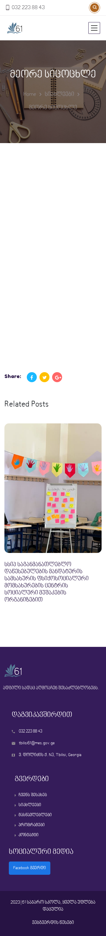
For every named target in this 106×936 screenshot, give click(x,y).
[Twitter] (44, 377)
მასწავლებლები (35, 815)
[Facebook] (32, 377)
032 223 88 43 (28, 8)
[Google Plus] (57, 377)
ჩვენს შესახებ (33, 795)
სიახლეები (59, 94)
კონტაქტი (29, 835)
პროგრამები (32, 825)
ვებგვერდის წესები (53, 922)
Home (29, 94)
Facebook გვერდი (29, 868)
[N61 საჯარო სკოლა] (34, 27)
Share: (12, 376)
